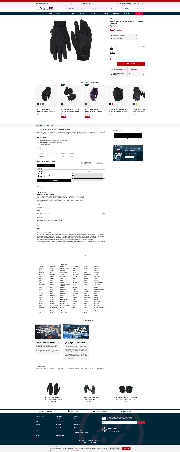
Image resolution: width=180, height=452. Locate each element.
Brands (50, 13)
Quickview (53, 401)
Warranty (38, 435)
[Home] (45, 8)
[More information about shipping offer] (136, 35)
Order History (39, 421)
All (43, 13)
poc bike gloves (61, 368)
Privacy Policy (74, 450)
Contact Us (136, 3)
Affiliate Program (59, 418)
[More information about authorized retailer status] (136, 38)
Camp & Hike (115, 13)
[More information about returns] (143, 69)
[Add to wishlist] (144, 19)
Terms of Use (58, 432)
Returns (37, 432)
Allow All (126, 448)
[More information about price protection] (143, 74)
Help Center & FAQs (40, 430)
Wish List (38, 426)
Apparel (93, 13)
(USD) (142, 3)
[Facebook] (92, 442)
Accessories (104, 13)
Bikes (73, 13)
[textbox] (71, 223)
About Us (76, 418)
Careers (75, 427)
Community (58, 424)
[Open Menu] (60, 8)
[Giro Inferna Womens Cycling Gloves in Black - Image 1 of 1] (71, 41)
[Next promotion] (106, 3)
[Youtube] (85, 442)
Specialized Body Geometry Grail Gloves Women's (126, 397)
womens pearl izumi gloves (87, 368)
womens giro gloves (99, 368)
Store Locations (59, 421)
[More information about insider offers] (125, 74)
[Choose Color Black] (111, 49)
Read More (56, 201)
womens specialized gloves (41, 368)
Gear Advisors (77, 424)
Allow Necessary (115, 448)
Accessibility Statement (61, 430)
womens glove (53, 368)
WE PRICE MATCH (88, 3)
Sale (140, 13)
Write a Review (54, 180)
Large (112, 54)
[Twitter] (95, 442)
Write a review (46, 165)
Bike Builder (127, 13)
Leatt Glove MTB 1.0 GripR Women (89, 397)
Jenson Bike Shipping (78, 430)
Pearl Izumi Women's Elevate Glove (53, 397)
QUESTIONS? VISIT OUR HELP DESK (123, 3)
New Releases (60, 13)
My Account (38, 418)
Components (83, 13)
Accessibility (58, 435)
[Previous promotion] (72, 3)
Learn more (54, 225)
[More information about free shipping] (125, 69)
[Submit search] (111, 8)
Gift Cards (38, 424)
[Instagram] (89, 442)
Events (75, 421)
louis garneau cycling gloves (73, 368)
